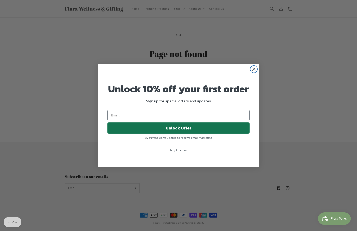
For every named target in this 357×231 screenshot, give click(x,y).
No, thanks (178, 150)
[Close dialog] (253, 69)
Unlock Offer (179, 128)
